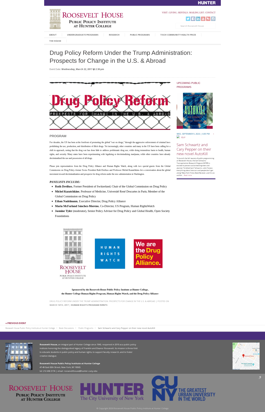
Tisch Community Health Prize (178, 34)
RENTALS (183, 12)
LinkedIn (198, 19)
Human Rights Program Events (89, 305)
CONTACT (210, 12)
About (53, 34)
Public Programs (140, 34)
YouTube (203, 19)
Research (114, 34)
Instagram (213, 19)
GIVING (173, 12)
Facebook (193, 19)
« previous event (15, 323)
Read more (188, 175)
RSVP (182, 137)
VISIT (164, 12)
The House (55, 41)
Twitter (188, 19)
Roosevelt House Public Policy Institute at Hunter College (30, 328)
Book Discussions (66, 328)
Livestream (208, 19)
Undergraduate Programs (82, 34)
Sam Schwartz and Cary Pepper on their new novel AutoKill (194, 149)
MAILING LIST (196, 12)
